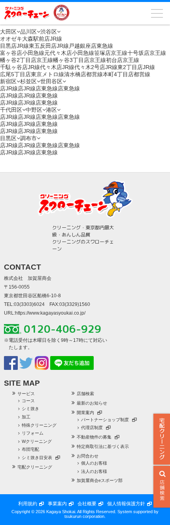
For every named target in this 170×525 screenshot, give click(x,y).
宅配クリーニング (161, 439)
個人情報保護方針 (126, 503)
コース (28, 400)
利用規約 (27, 503)
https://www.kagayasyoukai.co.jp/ (50, 313)
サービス (26, 393)
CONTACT (22, 267)
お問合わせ (87, 456)
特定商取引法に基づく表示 (103, 446)
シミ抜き (30, 408)
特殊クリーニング (39, 425)
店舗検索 (85, 393)
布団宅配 (30, 449)
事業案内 (57, 503)
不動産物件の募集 (94, 437)
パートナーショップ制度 (105, 419)
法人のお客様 (94, 471)
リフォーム (32, 433)
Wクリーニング (37, 441)
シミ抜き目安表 (37, 457)
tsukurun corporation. (85, 516)
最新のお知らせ (92, 403)
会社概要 (86, 503)
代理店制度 (92, 427)
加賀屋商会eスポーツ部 (100, 480)
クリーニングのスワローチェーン (26, 12)
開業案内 (85, 412)
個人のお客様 (94, 463)
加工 (26, 416)
